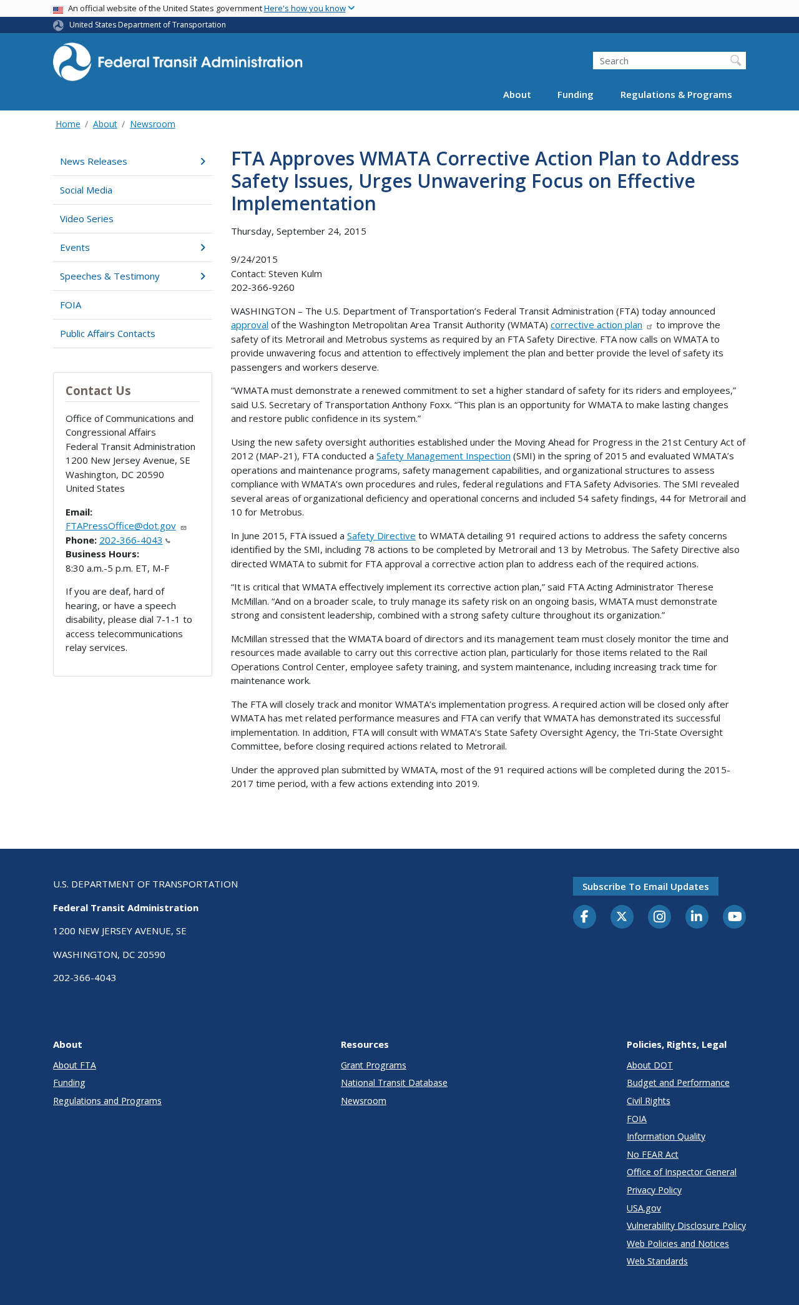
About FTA (74, 1065)
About (517, 95)
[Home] (178, 65)
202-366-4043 (131, 540)
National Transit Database (394, 1082)
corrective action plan (596, 324)
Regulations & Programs (676, 95)
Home (68, 124)
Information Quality (666, 1136)
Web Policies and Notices (678, 1243)
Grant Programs (373, 1065)
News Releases (93, 161)
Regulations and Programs (107, 1101)
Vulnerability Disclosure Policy (686, 1225)
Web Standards (657, 1261)
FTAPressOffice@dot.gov (121, 525)
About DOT (650, 1065)
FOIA (70, 304)
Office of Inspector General (682, 1172)
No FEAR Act (653, 1154)
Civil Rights (648, 1101)
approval (249, 324)
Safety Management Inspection (443, 455)
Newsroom (152, 124)
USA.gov (644, 1208)
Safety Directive (381, 535)
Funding (575, 95)
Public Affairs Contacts (107, 333)
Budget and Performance (678, 1082)
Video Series (87, 218)
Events (75, 247)
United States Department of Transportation (147, 24)
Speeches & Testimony (110, 276)
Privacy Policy (654, 1190)
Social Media (86, 189)
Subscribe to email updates (645, 886)
